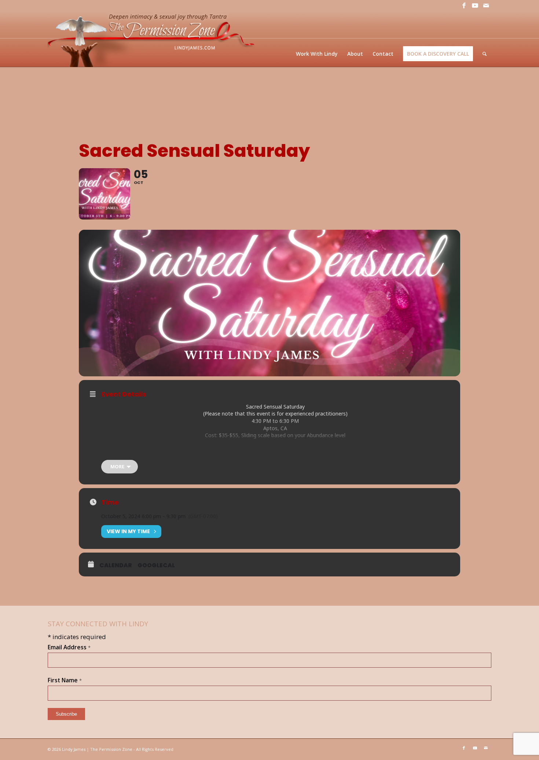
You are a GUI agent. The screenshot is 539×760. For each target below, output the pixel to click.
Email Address (69, 647)
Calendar (115, 565)
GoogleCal (156, 565)
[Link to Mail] (485, 5)
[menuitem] (316, 54)
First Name (65, 680)
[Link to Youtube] (474, 5)
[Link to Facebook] (463, 5)
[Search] (484, 54)
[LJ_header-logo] (152, 39)
